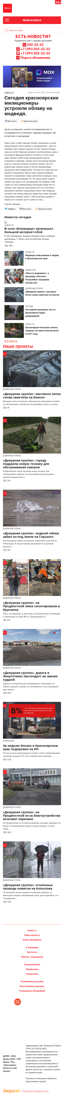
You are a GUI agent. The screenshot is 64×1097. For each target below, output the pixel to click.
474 (8, 620)
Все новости (10, 341)
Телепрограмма (32, 964)
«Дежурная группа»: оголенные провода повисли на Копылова (28, 886)
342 (8, 550)
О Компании (32, 947)
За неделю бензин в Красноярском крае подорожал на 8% (30, 747)
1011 (9, 832)
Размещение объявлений (32, 990)
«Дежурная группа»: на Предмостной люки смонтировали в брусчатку (31, 606)
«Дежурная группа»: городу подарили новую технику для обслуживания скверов (26, 464)
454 (10, 245)
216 (8, 480)
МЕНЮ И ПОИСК (32, 20)
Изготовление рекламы (32, 986)
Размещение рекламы (32, 981)
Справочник (32, 973)
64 (8, 407)
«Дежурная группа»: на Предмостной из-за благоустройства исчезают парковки (31, 815)
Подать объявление (35, 57)
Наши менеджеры (32, 939)
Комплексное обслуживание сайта (36, 1091)
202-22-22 (35, 44)
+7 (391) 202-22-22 (35, 49)
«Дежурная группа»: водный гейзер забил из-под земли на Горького (31, 535)
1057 (9, 693)
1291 (9, 902)
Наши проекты (18, 346)
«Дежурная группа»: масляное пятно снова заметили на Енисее (32, 395)
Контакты (32, 952)
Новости (9, 225)
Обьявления (32, 969)
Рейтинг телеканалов (32, 956)
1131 (9, 759)
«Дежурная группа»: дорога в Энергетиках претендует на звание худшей (30, 676)
